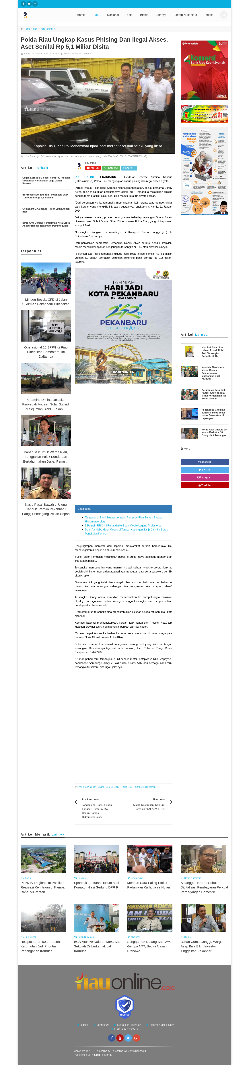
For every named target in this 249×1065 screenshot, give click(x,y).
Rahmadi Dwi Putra (82, 53)
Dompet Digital (113, 787)
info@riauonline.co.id (126, 1028)
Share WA (112, 167)
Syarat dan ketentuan (129, 1024)
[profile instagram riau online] (35, 4)
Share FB (129, 167)
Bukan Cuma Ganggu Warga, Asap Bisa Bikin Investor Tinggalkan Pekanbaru (202, 946)
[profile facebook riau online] (23, 4)
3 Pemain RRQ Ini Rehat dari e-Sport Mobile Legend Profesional (123, 525)
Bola (130, 14)
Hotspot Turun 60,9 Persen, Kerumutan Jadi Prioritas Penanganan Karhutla (41, 946)
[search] (223, 15)
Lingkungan (137, 878)
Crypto (101, 787)
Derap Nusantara (186, 14)
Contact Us (102, 1024)
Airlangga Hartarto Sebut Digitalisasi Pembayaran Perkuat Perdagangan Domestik (204, 887)
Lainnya (161, 14)
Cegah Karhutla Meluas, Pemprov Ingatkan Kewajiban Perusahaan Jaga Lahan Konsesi (46, 180)
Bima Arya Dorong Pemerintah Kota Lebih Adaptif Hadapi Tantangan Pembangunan (46, 224)
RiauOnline (117, 1050)
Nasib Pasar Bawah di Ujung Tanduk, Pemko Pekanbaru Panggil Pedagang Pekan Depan (46, 509)
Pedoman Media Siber (161, 1024)
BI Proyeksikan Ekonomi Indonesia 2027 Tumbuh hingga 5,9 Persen (45, 196)
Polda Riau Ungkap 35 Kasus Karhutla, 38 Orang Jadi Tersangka (214, 432)
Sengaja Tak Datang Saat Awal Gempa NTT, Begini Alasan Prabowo (149, 946)
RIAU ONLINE (85, 177)
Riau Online (150, 787)
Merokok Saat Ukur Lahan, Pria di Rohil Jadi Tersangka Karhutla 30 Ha (213, 351)
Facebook (205, 461)
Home (81, 14)
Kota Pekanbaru (48, 29)
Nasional (113, 14)
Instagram (206, 477)
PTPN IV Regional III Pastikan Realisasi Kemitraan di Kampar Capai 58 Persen (43, 887)
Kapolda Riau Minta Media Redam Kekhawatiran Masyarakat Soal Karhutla (213, 373)
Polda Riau (127, 787)
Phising (82, 787)
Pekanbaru (139, 787)
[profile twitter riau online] (29, 4)
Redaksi (84, 1024)
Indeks (209, 14)
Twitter (206, 469)
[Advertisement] (123, 479)
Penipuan (91, 787)
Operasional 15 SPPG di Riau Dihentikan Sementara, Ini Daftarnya (46, 352)
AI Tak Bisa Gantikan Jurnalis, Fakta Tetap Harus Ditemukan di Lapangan (213, 414)
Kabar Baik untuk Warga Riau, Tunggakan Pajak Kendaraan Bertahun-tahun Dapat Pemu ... (46, 456)
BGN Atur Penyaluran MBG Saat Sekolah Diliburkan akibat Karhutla (97, 946)
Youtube (206, 485)
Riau (95, 14)
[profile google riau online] (136, 1038)
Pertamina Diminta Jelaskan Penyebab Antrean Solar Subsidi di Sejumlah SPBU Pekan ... (45, 404)
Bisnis (144, 14)
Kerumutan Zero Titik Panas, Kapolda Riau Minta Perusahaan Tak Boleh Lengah (214, 394)
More (187, 448)
